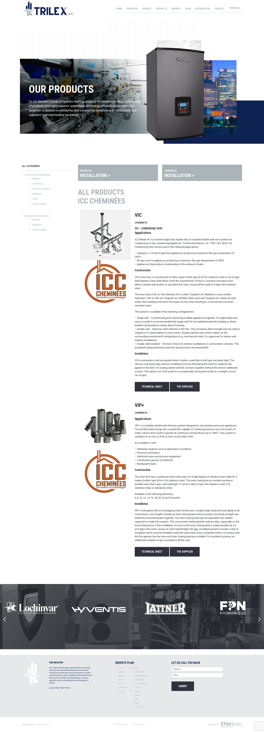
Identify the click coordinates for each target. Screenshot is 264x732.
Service (146, 8)
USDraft (137, 687)
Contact (219, 8)
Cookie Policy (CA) (139, 724)
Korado (137, 691)
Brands (176, 8)
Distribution (202, 8)
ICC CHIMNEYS (140, 683)
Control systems (41, 188)
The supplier (185, 386)
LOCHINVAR (139, 672)
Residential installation (37, 215)
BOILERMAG (139, 680)
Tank (35, 198)
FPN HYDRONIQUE (141, 676)
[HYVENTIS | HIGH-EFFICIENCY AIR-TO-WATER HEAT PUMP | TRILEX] (98, 616)
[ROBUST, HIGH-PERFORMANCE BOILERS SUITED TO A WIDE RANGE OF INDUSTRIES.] (165, 616)
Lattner (137, 695)
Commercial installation (37, 174)
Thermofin (138, 707)
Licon (136, 699)
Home (119, 8)
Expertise (132, 8)
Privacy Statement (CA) (120, 724)
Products (161, 8)
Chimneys (37, 183)
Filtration (37, 193)
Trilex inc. (40, 725)
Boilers (36, 178)
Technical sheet (152, 386)
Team (188, 8)
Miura (136, 703)
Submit (182, 686)
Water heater (39, 203)
